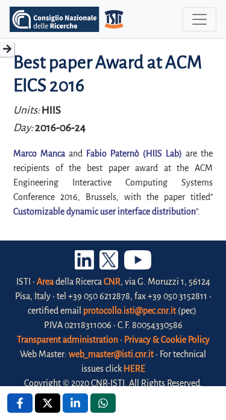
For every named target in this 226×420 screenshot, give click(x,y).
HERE (134, 368)
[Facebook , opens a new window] (20, 403)
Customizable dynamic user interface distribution (104, 211)
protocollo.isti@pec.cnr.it (129, 310)
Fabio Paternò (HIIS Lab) (134, 153)
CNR (112, 281)
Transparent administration (67, 339)
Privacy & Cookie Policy (167, 339)
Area (45, 281)
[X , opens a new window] (47, 403)
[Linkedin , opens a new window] (75, 403)
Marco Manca (39, 153)
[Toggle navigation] (199, 19)
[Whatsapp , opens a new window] (103, 403)
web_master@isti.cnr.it (111, 354)
